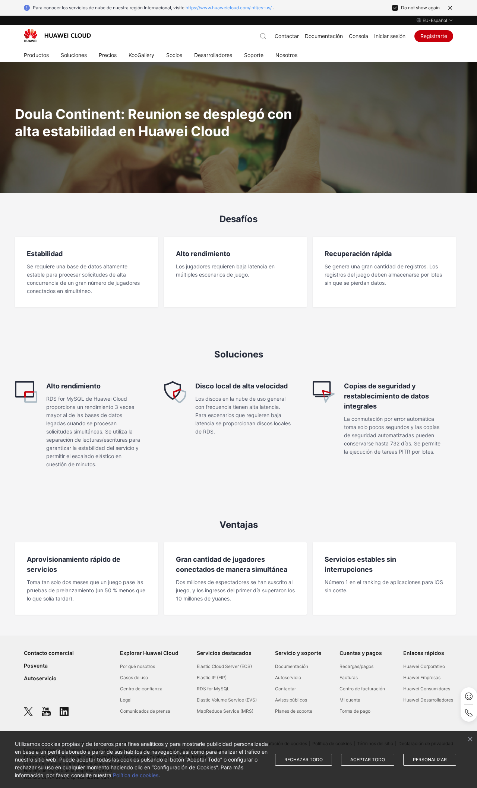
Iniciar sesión (389, 36)
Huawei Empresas (421, 677)
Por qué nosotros (137, 666)
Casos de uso (134, 677)
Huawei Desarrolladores (428, 700)
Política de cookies (135, 775)
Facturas (348, 677)
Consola (358, 36)
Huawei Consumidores (426, 688)
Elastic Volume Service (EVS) (227, 700)
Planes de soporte (293, 711)
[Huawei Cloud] (57, 35)
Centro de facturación (362, 688)
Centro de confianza (141, 688)
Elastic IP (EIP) (212, 677)
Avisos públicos (291, 700)
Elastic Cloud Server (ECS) (224, 666)
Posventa (36, 665)
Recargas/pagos (356, 666)
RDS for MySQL (213, 688)
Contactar (287, 36)
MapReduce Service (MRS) (225, 711)
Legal (126, 700)
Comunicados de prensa (145, 711)
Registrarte (433, 36)
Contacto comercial (49, 653)
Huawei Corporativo (424, 666)
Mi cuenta (349, 700)
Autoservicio (40, 678)
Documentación (324, 36)
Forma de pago (354, 711)
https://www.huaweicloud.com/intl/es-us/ (229, 7)
